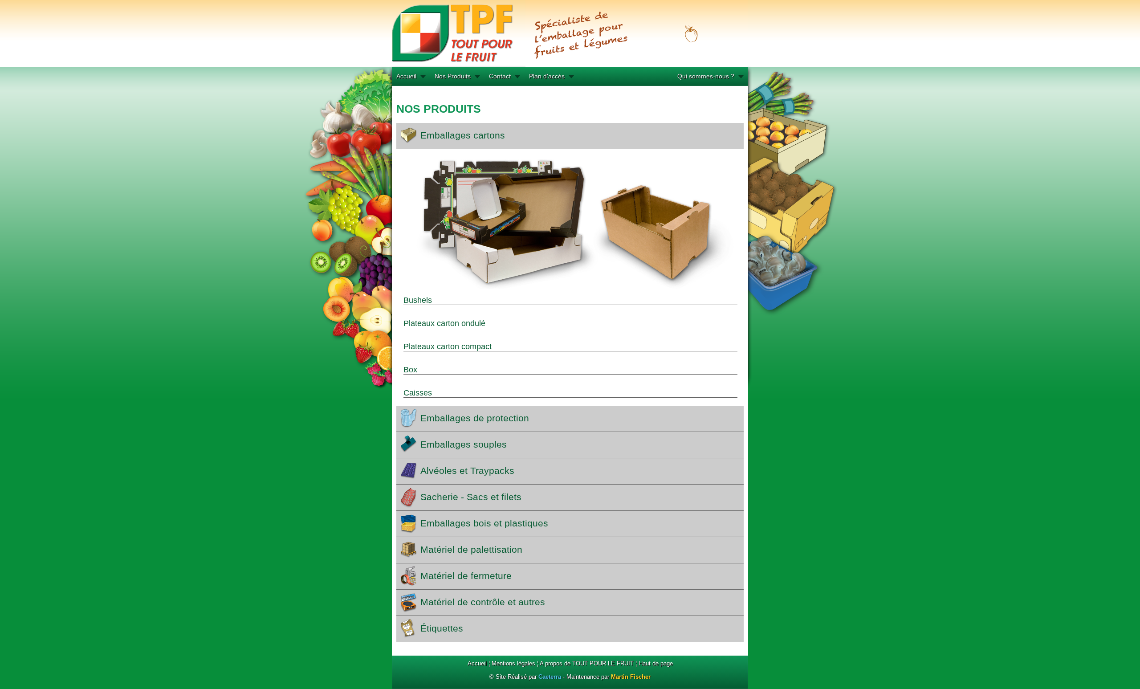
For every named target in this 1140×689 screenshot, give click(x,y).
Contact (500, 76)
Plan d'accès (547, 76)
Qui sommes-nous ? (705, 76)
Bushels (417, 300)
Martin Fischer (631, 676)
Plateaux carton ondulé (444, 323)
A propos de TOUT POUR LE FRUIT (587, 663)
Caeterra (549, 676)
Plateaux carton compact (447, 346)
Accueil (406, 76)
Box (410, 369)
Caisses (417, 392)
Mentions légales (513, 663)
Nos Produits (453, 76)
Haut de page (656, 663)
